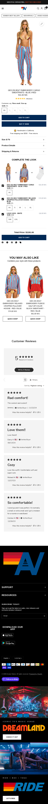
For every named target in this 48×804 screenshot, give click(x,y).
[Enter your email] (44, 616)
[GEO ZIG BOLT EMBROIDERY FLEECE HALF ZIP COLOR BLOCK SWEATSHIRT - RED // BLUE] (35, 281)
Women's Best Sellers (11, 15)
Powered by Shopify (35, 674)
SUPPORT (7, 587)
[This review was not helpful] (38, 412)
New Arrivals (28, 15)
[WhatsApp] (16, 242)
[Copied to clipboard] (21, 242)
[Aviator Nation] (24, 714)
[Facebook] (3, 242)
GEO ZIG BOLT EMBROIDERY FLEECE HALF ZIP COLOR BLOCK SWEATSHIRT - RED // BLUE (35, 306)
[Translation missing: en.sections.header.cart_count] (44, 8)
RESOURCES (9, 595)
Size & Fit (6, 140)
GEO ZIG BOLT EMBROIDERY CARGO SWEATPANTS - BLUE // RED (26, 185)
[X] (7, 242)
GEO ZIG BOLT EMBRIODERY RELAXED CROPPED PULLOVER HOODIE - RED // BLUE (26, 199)
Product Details (8, 145)
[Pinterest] (12, 242)
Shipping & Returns (10, 151)
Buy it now (24, 124)
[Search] (38, 8)
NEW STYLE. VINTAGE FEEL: (24, 2)
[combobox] (34, 386)
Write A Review (24, 370)
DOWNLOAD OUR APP (13, 628)
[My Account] (41, 8)
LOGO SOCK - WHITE (26, 213)
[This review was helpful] (34, 412)
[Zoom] (42, 24)
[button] (12, 737)
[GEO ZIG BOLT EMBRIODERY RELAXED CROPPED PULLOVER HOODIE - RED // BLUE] (13, 281)
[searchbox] (13, 380)
